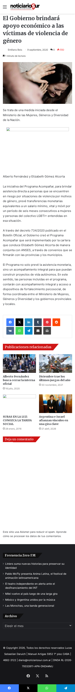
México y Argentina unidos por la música (30, 599)
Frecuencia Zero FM (20, 555)
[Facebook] (10, 322)
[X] (19, 322)
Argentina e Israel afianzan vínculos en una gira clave (53, 420)
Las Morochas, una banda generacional (29, 605)
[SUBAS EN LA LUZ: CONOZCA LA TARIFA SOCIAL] (19, 403)
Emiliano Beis (15, 49)
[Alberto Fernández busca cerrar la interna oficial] (19, 363)
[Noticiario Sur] (25, 7)
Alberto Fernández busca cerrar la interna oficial (19, 380)
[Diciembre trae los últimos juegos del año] (55, 363)
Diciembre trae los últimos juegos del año (54, 378)
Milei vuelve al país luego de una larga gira (31, 593)
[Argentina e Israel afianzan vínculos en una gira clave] (55, 403)
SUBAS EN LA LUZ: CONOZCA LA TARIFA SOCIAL (17, 420)
